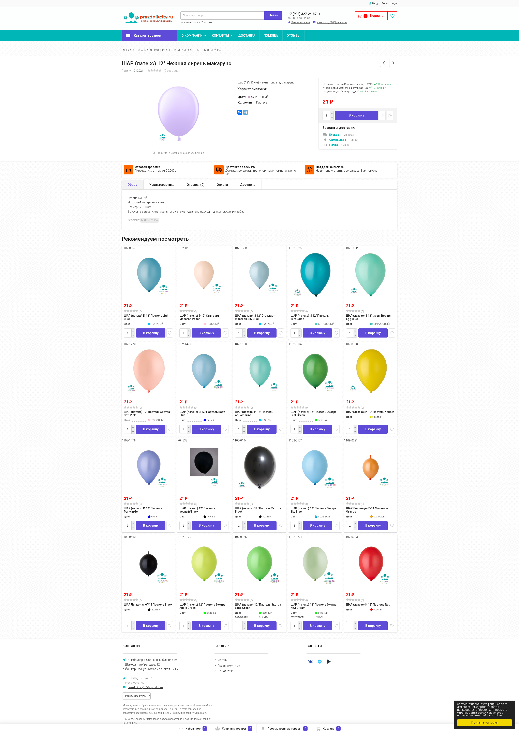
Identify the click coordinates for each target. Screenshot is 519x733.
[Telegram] (245, 112)
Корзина (331, 728)
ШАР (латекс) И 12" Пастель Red (368, 604)
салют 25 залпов (202, 22)
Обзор (132, 185)
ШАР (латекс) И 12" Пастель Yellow (370, 412)
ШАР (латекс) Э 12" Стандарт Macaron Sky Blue (255, 317)
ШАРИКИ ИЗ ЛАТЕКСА (186, 50)
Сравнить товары (236, 728)
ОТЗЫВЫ (293, 35)
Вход (375, 3)
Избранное (195, 728)
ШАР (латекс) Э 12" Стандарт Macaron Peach (199, 317)
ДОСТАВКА (246, 35)
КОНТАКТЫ (220, 35)
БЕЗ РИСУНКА (212, 50)
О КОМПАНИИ (192, 35)
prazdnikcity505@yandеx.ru (331, 22)
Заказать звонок (300, 22)
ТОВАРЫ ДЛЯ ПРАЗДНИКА (151, 50)
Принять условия (484, 722)
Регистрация (389, 3)
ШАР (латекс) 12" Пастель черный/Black (197, 510)
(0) (140, 311)
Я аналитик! (225, 671)
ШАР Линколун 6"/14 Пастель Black (148, 604)
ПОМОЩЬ (271, 35)
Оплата (222, 185)
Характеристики (162, 185)
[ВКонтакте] (239, 112)
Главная (126, 50)
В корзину (356, 115)
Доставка (247, 185)
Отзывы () (196, 185)
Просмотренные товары (286, 728)
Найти (273, 15)
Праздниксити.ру (229, 665)
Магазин (223, 659)
